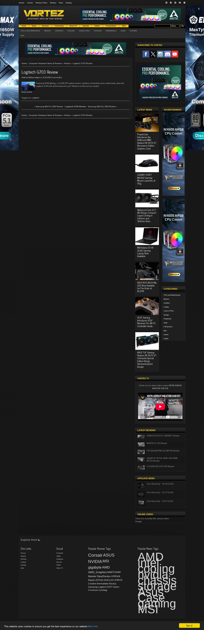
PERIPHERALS (111, 31)
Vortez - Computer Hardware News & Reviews (42, 63)
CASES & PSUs (84, 31)
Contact (30, 3)
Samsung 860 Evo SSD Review (101, 106)
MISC (22, 35)
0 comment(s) (56, 77)
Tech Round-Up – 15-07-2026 (160, 501)
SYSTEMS (133, 31)
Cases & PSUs (169, 311)
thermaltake (103, 583)
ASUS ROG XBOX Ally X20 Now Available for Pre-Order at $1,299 (147, 287)
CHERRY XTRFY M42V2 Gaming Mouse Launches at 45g (146, 179)
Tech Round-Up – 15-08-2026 (160, 483)
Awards (21, 3)
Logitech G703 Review (82, 63)
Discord (59, 562)
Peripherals (167, 319)
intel (109, 572)
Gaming (69, 3)
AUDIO (123, 31)
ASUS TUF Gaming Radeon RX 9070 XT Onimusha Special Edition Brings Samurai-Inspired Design (147, 359)
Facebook (59, 553)
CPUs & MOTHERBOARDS (30, 31)
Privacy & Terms (41, 3)
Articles (67, 63)
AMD (106, 567)
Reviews (53, 3)
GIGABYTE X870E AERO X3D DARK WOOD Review (162, 459)
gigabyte (94, 567)
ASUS (108, 555)
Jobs (22, 568)
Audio (165, 323)
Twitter (58, 556)
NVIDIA (95, 561)
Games (166, 334)
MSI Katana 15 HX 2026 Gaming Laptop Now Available (145, 252)
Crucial (91, 590)
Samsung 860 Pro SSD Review (49, 106)
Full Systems (168, 326)
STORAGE (98, 31)
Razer (91, 580)
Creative (92, 583)
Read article (27, 92)
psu (96, 590)
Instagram (59, 559)
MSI (106, 561)
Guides (166, 338)
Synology (103, 590)
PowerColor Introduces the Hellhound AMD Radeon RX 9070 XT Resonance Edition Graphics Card (147, 141)
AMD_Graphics (97, 572)
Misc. (165, 330)
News (61, 3)
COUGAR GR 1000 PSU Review (160, 466)
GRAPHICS (59, 31)
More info (93, 626)
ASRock (115, 576)
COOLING (71, 31)
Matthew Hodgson (34, 77)
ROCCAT (109, 580)
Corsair (95, 555)
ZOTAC (99, 580)
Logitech (35, 98)
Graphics (167, 303)
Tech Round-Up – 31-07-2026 (160, 492)
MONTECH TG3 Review (157, 443)
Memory (166, 299)
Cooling (166, 307)
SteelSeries (104, 576)
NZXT (110, 587)
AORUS (118, 580)
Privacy (23, 553)
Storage (166, 315)
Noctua (112, 583)
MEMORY (47, 31)
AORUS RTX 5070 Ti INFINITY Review (163, 435)
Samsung (93, 587)
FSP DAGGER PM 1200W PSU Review (163, 450)
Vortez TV (59, 568)
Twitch (58, 565)
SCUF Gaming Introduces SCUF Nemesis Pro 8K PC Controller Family (146, 322)
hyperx (116, 587)
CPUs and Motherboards (172, 295)
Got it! (189, 625)
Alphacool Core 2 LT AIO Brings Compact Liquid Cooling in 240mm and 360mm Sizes (146, 215)
